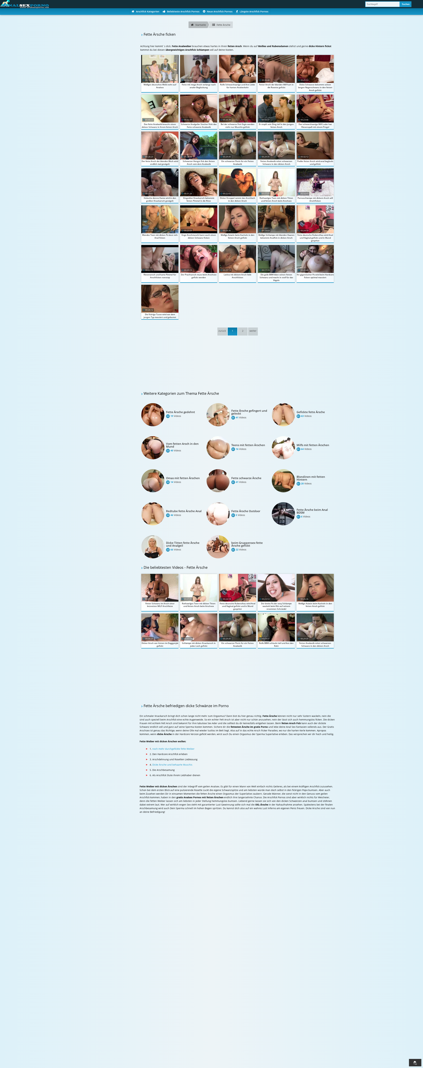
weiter (253, 330)
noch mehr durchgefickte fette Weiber (173, 748)
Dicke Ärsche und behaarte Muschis (172, 764)
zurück (222, 330)
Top (415, 1063)
